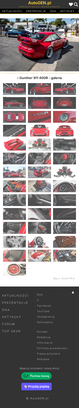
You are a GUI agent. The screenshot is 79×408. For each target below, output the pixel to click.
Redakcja (43, 337)
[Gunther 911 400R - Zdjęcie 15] (64, 144)
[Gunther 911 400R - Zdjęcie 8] (39, 117)
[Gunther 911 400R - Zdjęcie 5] (39, 103)
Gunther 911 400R (33, 78)
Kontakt (42, 331)
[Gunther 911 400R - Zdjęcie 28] (14, 214)
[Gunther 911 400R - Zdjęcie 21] (59, 44)
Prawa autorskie (48, 353)
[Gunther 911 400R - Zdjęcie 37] (14, 256)
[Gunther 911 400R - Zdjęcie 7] (14, 117)
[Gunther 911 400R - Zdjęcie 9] (64, 117)
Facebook (44, 305)
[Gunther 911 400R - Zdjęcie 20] (39, 172)
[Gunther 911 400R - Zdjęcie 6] (64, 103)
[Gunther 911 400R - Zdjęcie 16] (14, 158)
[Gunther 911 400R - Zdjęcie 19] (20, 44)
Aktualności (12, 11)
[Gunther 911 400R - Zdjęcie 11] (39, 131)
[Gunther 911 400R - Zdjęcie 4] (14, 103)
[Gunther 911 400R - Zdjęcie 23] (39, 186)
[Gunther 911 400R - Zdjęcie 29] (39, 214)
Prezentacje (36, 11)
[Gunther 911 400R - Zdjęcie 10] (14, 131)
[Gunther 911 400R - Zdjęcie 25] (14, 200)
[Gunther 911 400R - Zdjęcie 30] (64, 214)
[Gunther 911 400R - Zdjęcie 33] (64, 228)
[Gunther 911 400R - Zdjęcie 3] (64, 89)
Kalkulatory (45, 322)
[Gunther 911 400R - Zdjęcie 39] (64, 256)
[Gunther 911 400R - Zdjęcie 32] (39, 228)
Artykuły (67, 11)
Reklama (43, 359)
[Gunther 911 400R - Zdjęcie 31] (14, 228)
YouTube (43, 311)
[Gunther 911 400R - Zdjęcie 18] (64, 158)
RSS (40, 294)
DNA (6, 309)
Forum (8, 324)
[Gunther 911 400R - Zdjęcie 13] (14, 144)
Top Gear (11, 331)
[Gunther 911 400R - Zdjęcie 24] (64, 186)
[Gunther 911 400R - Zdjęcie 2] (39, 89)
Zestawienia (46, 316)
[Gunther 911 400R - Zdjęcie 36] (64, 242)
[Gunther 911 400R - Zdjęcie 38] (39, 256)
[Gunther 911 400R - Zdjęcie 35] (39, 242)
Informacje (45, 342)
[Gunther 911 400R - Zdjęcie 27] (64, 200)
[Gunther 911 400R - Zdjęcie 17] (39, 158)
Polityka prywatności (52, 348)
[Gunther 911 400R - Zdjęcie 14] (39, 144)
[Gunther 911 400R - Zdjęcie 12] (64, 131)
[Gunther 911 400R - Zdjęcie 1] (14, 89)
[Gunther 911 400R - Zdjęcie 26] (39, 200)
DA (53, 11)
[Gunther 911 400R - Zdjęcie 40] (14, 270)
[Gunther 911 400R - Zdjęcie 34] (14, 242)
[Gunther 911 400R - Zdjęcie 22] (14, 186)
